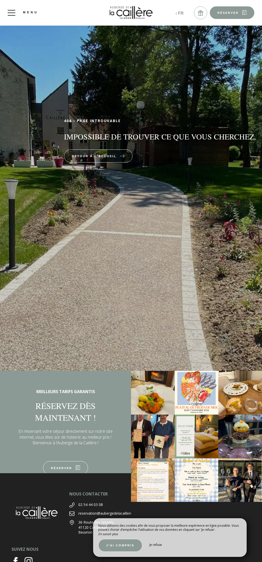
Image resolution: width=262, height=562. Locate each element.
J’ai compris (120, 545)
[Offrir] (200, 12)
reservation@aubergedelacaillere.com (109, 513)
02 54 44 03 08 (90, 504)
